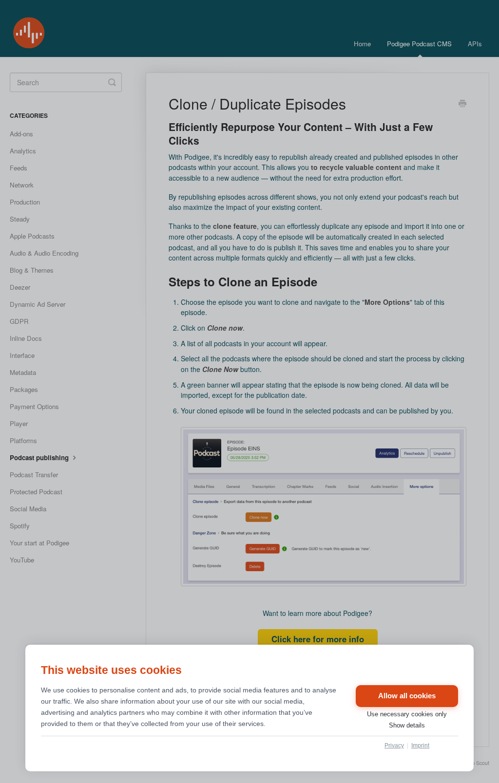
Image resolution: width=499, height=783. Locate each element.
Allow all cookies (407, 696)
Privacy (394, 745)
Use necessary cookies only (407, 714)
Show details (407, 725)
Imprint (420, 745)
